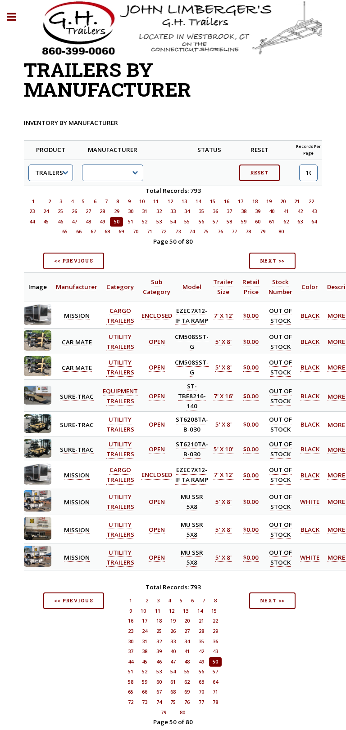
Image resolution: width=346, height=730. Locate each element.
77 (234, 231)
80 (281, 231)
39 (258, 211)
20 (283, 201)
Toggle (16, 17)
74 (192, 231)
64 (314, 221)
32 (159, 211)
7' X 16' (223, 396)
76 (220, 231)
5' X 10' (223, 449)
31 (145, 211)
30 (131, 211)
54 (173, 221)
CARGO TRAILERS (120, 475)
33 (173, 211)
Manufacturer (76, 287)
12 (170, 201)
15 (213, 201)
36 (215, 211)
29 (117, 211)
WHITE (309, 502)
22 (311, 201)
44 (32, 221)
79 (263, 231)
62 (286, 221)
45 (46, 221)
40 (272, 211)
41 (286, 211)
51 (131, 221)
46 (60, 221)
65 (65, 231)
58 (229, 221)
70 (136, 231)
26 (74, 211)
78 (248, 231)
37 (229, 211)
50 (117, 221)
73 (178, 231)
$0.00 (251, 316)
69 (121, 231)
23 (32, 211)
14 (198, 201)
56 (201, 221)
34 (187, 211)
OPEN (157, 342)
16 (227, 201)
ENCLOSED (156, 316)
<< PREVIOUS (73, 261)
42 (300, 211)
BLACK (309, 316)
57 (215, 221)
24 (46, 211)
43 (314, 211)
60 (258, 221)
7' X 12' (223, 316)
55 (187, 221)
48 (88, 221)
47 (74, 221)
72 (163, 231)
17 (241, 201)
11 (156, 201)
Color (309, 287)
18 (255, 201)
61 (272, 221)
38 (244, 211)
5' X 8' (223, 342)
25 (60, 211)
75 (206, 231)
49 (102, 221)
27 (88, 211)
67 (93, 231)
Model (191, 287)
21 (297, 201)
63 (300, 221)
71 (150, 231)
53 (159, 221)
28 (102, 211)
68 (107, 231)
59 (244, 221)
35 (201, 211)
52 (145, 221)
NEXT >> (272, 261)
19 (269, 201)
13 (184, 201)
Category (120, 287)
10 (142, 201)
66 (79, 231)
